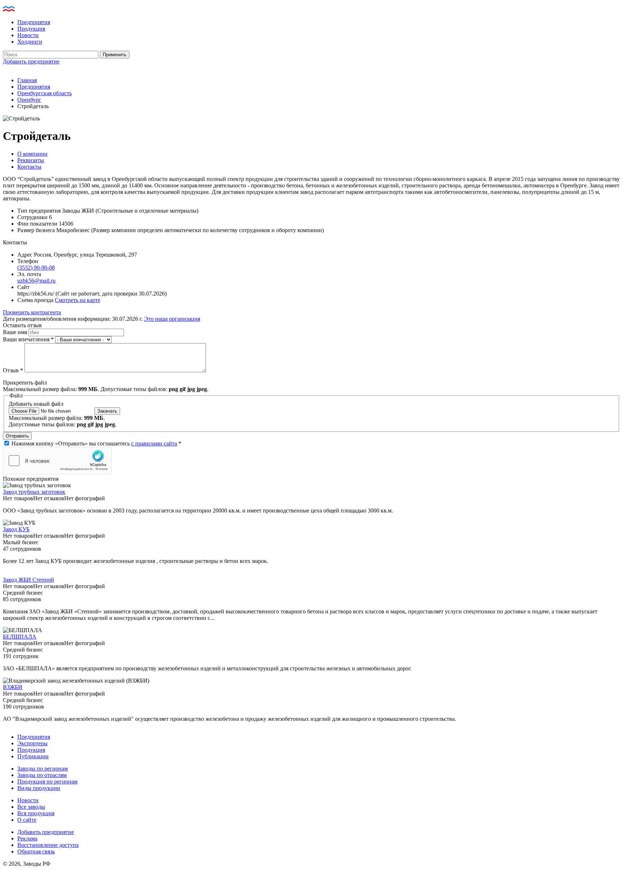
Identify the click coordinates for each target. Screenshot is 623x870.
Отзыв (13, 370)
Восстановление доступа (48, 845)
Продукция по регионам (47, 781)
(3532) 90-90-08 (36, 268)
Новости (28, 35)
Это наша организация (172, 319)
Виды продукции (38, 788)
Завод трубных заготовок (34, 492)
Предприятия (33, 22)
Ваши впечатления (28, 339)
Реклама (27, 838)
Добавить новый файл (36, 404)
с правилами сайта (154, 443)
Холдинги (29, 42)
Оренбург (29, 100)
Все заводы (31, 807)
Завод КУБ (16, 529)
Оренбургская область (44, 93)
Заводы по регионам (42, 768)
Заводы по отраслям (42, 775)
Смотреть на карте (77, 300)
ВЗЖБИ (12, 687)
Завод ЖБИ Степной (28, 580)
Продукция (31, 29)
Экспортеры (32, 743)
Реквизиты (30, 160)
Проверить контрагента (32, 312)
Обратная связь (36, 851)
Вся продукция (35, 813)
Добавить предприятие (31, 61)
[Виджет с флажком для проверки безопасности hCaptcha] (57, 460)
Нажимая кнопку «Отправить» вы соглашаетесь (96, 443)
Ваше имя (15, 332)
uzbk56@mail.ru (36, 281)
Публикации (33, 756)
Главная (27, 80)
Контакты (29, 167)
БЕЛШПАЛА (19, 637)
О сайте (26, 820)
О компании (32, 154)
